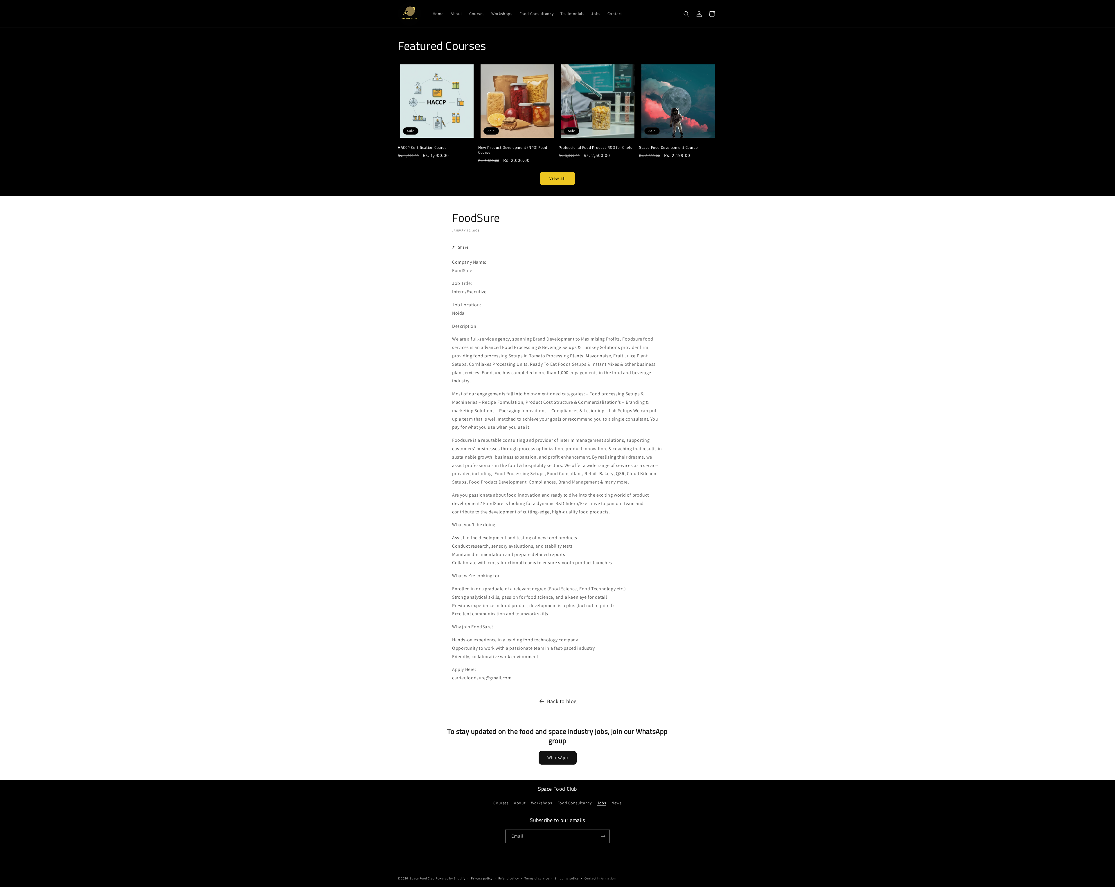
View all (557, 178)
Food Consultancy (575, 802)
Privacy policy (481, 878)
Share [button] (463, 247)
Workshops (541, 802)
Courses (500, 802)
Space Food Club (422, 878)
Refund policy (508, 878)
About (520, 802)
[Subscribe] (603, 836)
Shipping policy (567, 878)
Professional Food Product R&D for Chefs (595, 147)
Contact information (600, 878)
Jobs (601, 802)
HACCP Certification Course (422, 147)
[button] (686, 14)
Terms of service (536, 878)
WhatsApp (557, 757)
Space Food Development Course (668, 147)
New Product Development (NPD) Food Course (512, 150)
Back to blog (562, 701)
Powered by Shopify (450, 878)
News (616, 802)
